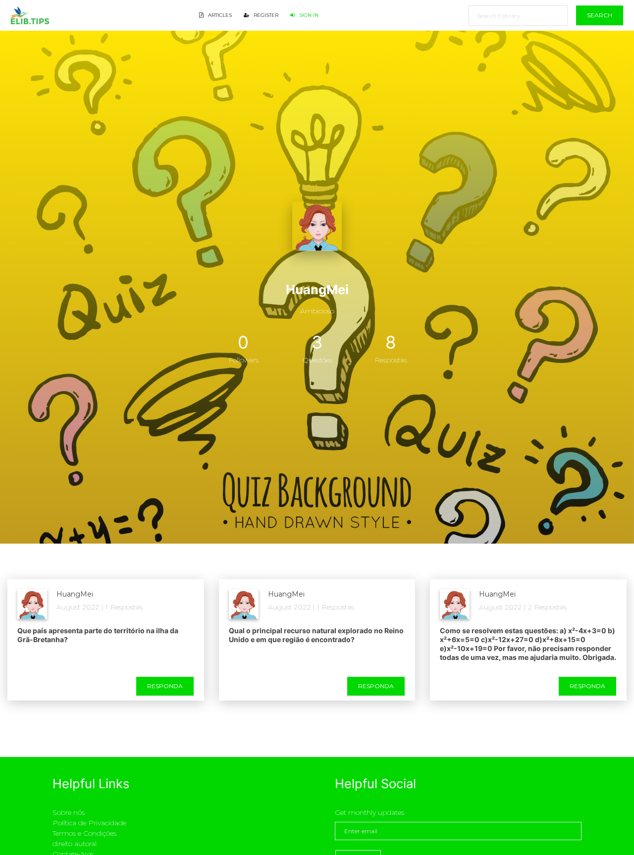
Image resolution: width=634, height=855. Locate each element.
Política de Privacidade (89, 822)
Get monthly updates (369, 812)
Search (599, 15)
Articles (219, 15)
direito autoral (75, 843)
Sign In (308, 15)
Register (265, 15)
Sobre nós (69, 812)
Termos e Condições (84, 833)
